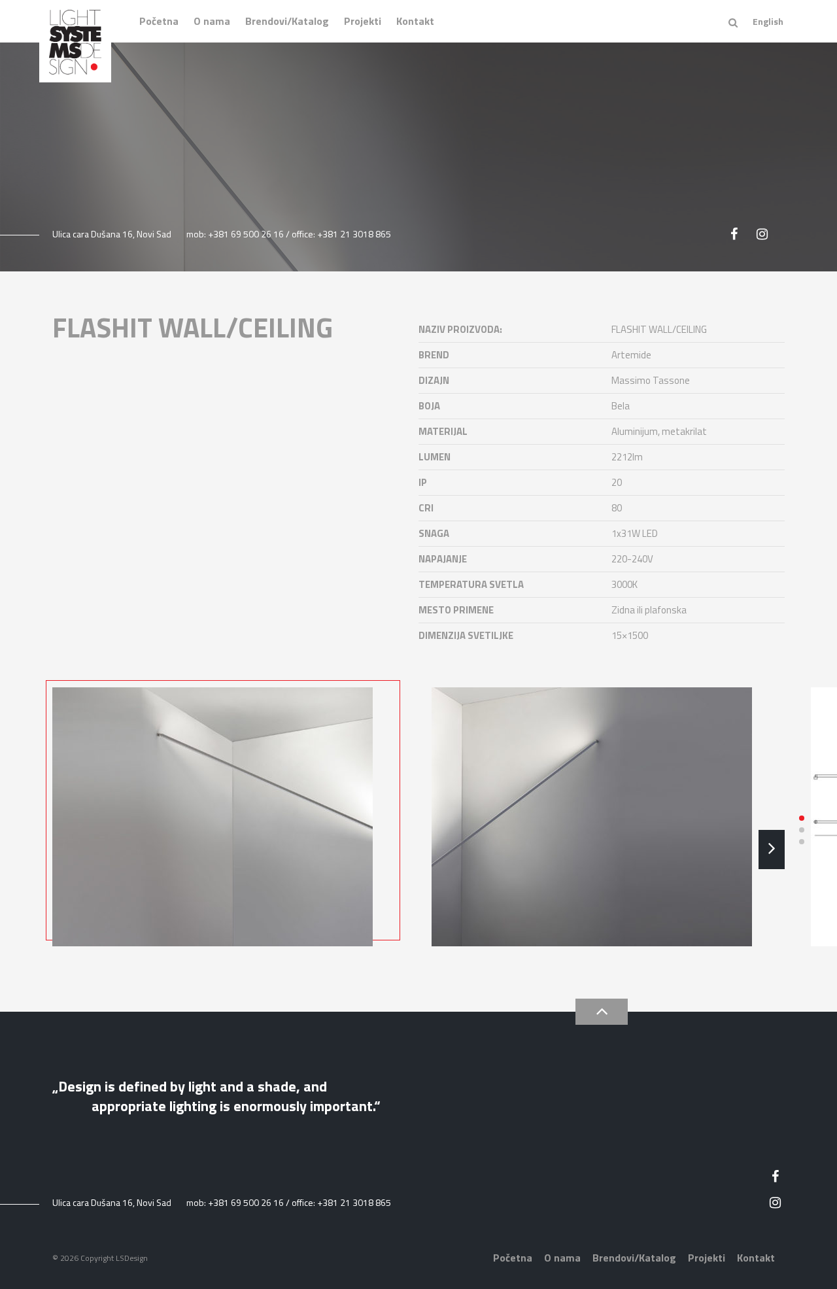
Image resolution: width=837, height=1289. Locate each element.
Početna (159, 21)
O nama (212, 21)
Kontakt (415, 21)
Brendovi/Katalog (287, 21)
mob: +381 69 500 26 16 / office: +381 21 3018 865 (288, 234)
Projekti (362, 21)
